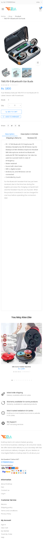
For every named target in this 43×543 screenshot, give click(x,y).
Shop (10, 16)
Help (2, 537)
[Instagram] (15, 125)
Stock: (3, 100)
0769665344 (7, 462)
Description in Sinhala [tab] (29, 134)
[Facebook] (8, 125)
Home (3, 16)
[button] (40, 9)
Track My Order (6, 534)
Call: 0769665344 (9, 2)
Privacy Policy (6, 514)
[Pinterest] (19, 125)
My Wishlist (5, 531)
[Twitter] (11, 125)
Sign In (3, 525)
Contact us (5, 490)
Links (38, 2)
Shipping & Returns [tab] (13, 138)
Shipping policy (6, 507)
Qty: (2, 105)
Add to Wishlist (12, 117)
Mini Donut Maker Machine (21, 367)
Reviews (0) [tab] (32, 138)
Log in (3, 494)
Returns (4, 504)
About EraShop (6, 484)
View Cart (4, 528)
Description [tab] (9, 134)
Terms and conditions (9, 511)
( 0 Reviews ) (14, 85)
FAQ (2, 487)
